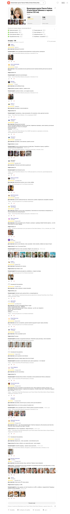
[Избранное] (57, 2)
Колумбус (12, 510)
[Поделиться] (55, 8)
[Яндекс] (8, 2)
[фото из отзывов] (10, 57)
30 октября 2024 (17, 303)
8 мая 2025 (16, 197)
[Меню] (67, 2)
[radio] (9, 61)
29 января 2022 (17, 385)
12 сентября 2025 (17, 180)
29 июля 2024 (17, 321)
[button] (10, 22)
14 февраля (16, 106)
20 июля (16, 67)
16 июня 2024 (17, 332)
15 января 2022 (17, 461)
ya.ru (46, 510)
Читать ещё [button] (15, 129)
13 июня (16, 84)
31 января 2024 (17, 370)
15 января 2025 (17, 242)
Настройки (37, 510)
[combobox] (26, 3)
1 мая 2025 (16, 208)
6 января (16, 122)
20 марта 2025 (17, 221)
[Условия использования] (54, 29)
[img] (11, 47)
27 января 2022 (17, 423)
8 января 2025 (17, 264)
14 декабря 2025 (17, 139)
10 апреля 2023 (17, 400)
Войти (63, 2)
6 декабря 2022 (17, 480)
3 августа (16, 47)
